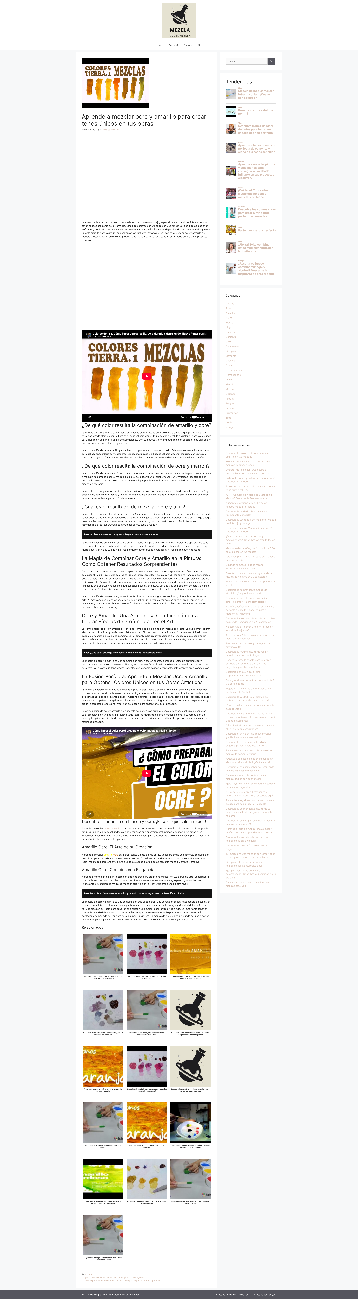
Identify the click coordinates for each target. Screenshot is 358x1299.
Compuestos (233, 346)
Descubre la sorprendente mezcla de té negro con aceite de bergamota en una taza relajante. (250, 812)
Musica (230, 389)
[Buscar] (271, 61)
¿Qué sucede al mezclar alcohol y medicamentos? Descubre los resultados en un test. (250, 540)
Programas (232, 403)
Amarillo (89, 1274)
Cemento (231, 336)
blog (228, 327)
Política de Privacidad (225, 1294)
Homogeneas (233, 375)
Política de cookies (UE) (264, 1294)
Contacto (187, 45)
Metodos (231, 384)
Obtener (230, 394)
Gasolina (230, 360)
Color (229, 341)
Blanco (229, 322)
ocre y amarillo (112, 828)
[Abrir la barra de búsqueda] (199, 45)
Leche (229, 379)
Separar (230, 408)
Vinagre (230, 427)
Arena (229, 317)
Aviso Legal (244, 1294)
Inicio (160, 45)
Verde (229, 422)
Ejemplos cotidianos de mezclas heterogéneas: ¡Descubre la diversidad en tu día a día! (251, 874)
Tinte (228, 417)
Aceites (230, 303)
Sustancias (232, 413)
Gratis (229, 365)
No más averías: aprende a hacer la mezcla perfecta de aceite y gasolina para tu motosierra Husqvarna (250, 610)
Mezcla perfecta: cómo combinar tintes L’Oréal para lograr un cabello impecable (122, 1280)
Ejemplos (231, 351)
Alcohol (230, 308)
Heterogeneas (234, 370)
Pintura (230, 398)
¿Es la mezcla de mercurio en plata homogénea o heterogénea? (115, 1277)
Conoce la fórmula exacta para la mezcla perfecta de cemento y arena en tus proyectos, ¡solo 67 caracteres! (248, 664)
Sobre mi (173, 45)
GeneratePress (133, 1294)
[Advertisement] (147, 155)
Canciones (231, 332)
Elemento (231, 355)
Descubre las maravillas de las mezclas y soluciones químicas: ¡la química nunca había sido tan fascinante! (251, 717)
